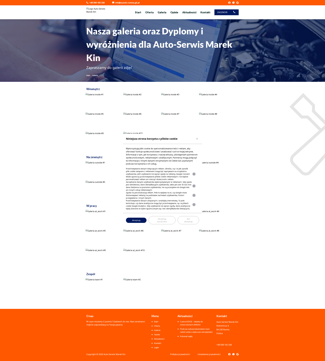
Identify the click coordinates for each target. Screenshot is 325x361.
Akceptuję (136, 220)
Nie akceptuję (188, 220)
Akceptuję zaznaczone (162, 220)
